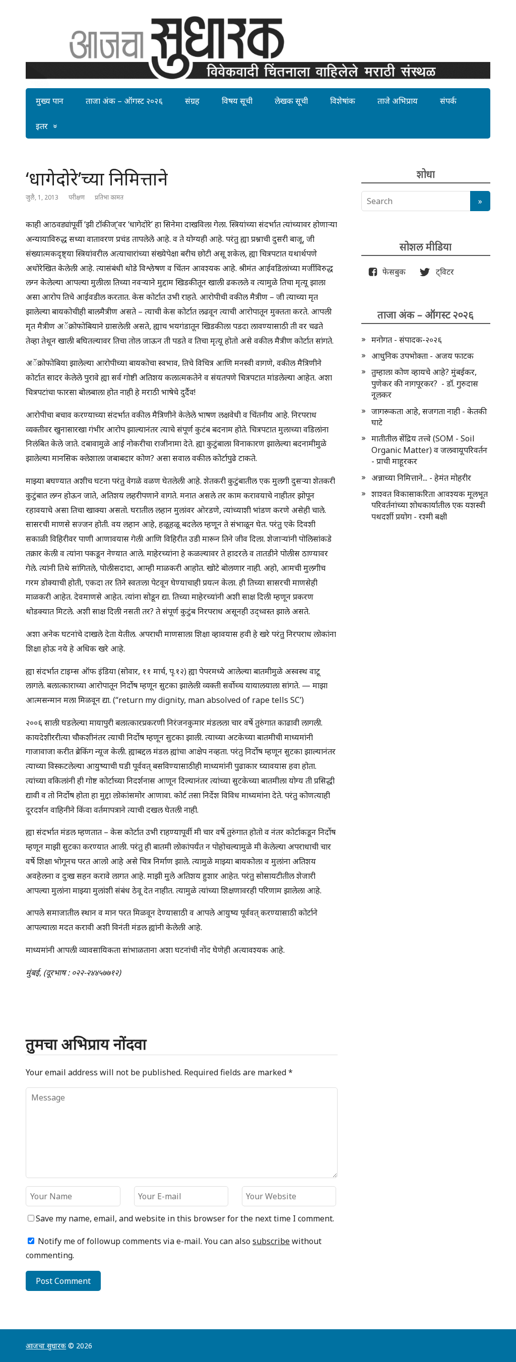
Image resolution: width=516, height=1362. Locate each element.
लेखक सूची (291, 100)
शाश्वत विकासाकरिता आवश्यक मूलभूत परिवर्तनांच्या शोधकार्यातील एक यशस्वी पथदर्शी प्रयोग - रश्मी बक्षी (429, 505)
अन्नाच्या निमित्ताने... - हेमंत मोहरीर (421, 477)
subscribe (271, 1241)
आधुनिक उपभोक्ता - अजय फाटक (422, 355)
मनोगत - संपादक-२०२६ (406, 339)
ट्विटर (442, 271)
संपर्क (448, 100)
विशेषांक (342, 100)
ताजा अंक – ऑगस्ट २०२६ (124, 100)
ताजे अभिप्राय (397, 100)
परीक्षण (77, 197)
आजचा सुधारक (46, 1345)
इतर (42, 126)
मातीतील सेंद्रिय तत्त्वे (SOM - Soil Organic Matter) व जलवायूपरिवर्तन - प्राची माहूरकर (429, 450)
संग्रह (192, 100)
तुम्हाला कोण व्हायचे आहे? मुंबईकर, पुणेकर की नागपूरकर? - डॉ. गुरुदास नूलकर (424, 383)
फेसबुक (392, 271)
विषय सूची (237, 100)
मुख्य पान (49, 100)
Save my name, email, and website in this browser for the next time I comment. (185, 1218)
